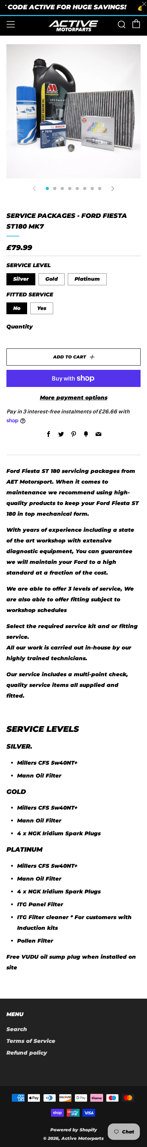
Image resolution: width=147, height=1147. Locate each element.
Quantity (19, 326)
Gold (51, 279)
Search (16, 1029)
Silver (21, 279)
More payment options (73, 397)
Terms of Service (30, 1041)
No (16, 308)
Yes (41, 308)
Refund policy (26, 1052)
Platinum (87, 279)
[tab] (47, 188)
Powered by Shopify (73, 1129)
